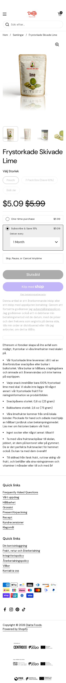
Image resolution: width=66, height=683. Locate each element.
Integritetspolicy (13, 556)
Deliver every (16, 233)
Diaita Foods (34, 625)
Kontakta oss (11, 571)
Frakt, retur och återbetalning (21, 551)
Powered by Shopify (15, 629)
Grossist (8, 507)
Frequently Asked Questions (20, 492)
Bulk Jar (11, 190)
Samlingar (18, 35)
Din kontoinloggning (15, 546)
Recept (7, 517)
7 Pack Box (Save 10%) (39, 180)
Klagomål (8, 527)
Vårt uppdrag (11, 497)
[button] (59, 14)
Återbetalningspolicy (16, 561)
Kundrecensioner (13, 522)
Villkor (6, 566)
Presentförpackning (15, 512)
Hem (5, 35)
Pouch (11, 180)
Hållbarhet (9, 502)
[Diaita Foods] (32, 14)
